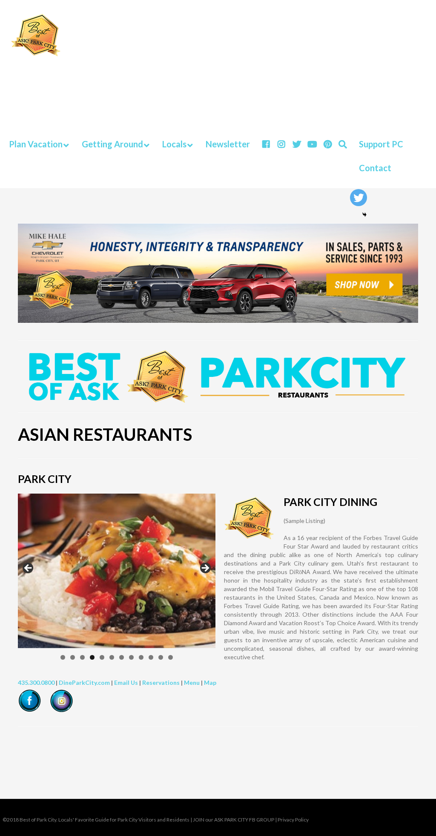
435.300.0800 (36, 682)
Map (210, 682)
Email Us (126, 682)
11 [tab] (160, 657)
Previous (28, 568)
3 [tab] (82, 657)
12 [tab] (170, 657)
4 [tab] (92, 657)
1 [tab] (62, 657)
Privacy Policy (293, 819)
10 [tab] (151, 657)
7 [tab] (121, 657)
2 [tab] (72, 657)
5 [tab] (102, 657)
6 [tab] (111, 657)
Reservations (161, 682)
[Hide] (364, 214)
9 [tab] (141, 657)
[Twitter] (358, 197)
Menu (192, 682)
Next (204, 568)
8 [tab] (131, 657)
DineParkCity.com (84, 682)
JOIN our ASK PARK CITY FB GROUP (233, 819)
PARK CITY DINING (330, 501)
